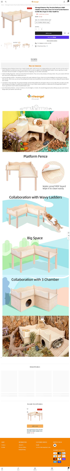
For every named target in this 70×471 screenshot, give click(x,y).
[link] (9, 393)
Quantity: (37, 26)
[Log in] (64, 1)
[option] (17, 22)
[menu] (2, 2)
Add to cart (49, 33)
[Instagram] (54, 445)
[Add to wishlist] (65, 33)
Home (2, 5)
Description (34, 59)
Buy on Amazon (35, 66)
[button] (1, 45)
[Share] (68, 33)
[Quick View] (27, 412)
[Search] (6, 2)
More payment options (52, 40)
